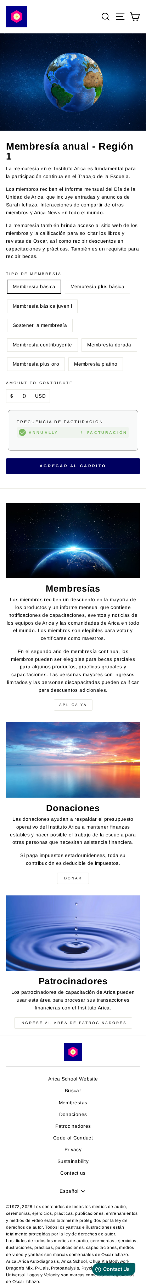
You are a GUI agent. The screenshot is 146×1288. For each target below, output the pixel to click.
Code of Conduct (73, 1138)
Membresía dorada (109, 344)
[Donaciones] (73, 760)
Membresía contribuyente (42, 344)
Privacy (73, 1149)
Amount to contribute (39, 383)
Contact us (72, 1173)
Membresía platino (95, 364)
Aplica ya (73, 705)
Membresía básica (34, 286)
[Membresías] (73, 540)
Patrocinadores (73, 1126)
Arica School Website (73, 1079)
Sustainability (73, 1161)
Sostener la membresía (40, 325)
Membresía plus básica (97, 286)
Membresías (73, 1102)
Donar (73, 878)
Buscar (73, 1090)
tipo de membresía (34, 274)
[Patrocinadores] (73, 933)
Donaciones (73, 1114)
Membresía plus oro (36, 364)
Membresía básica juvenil (42, 306)
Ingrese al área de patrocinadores (73, 1023)
